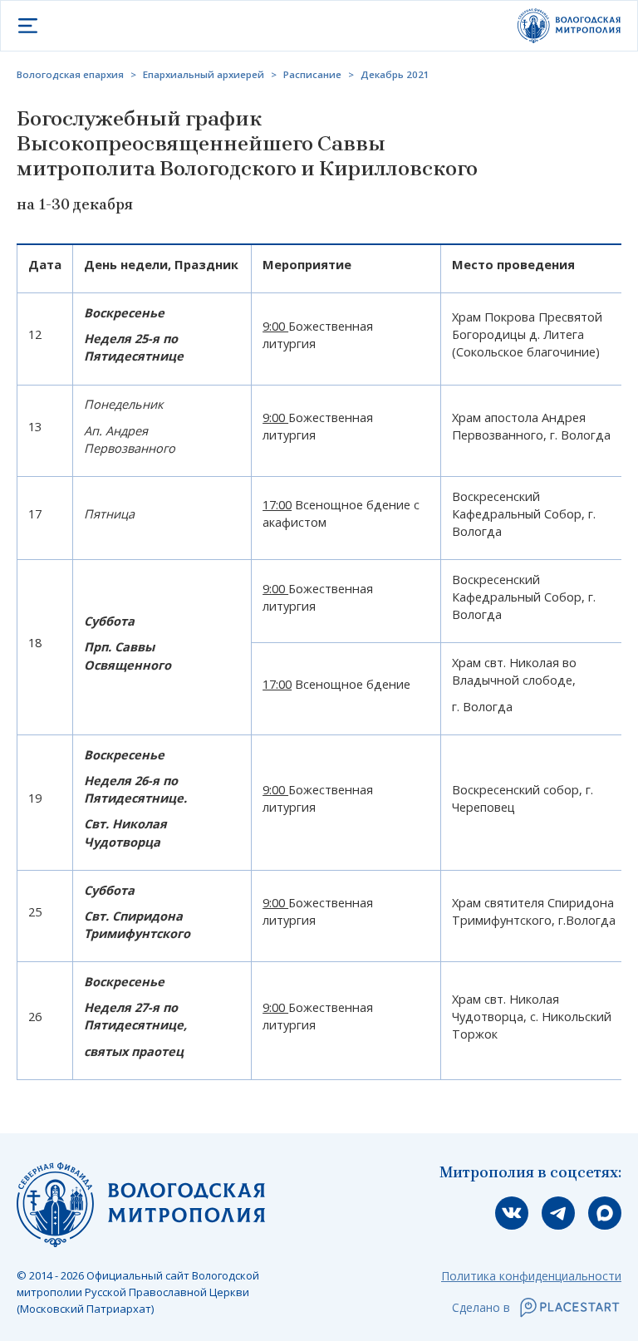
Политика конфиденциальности (531, 1276)
